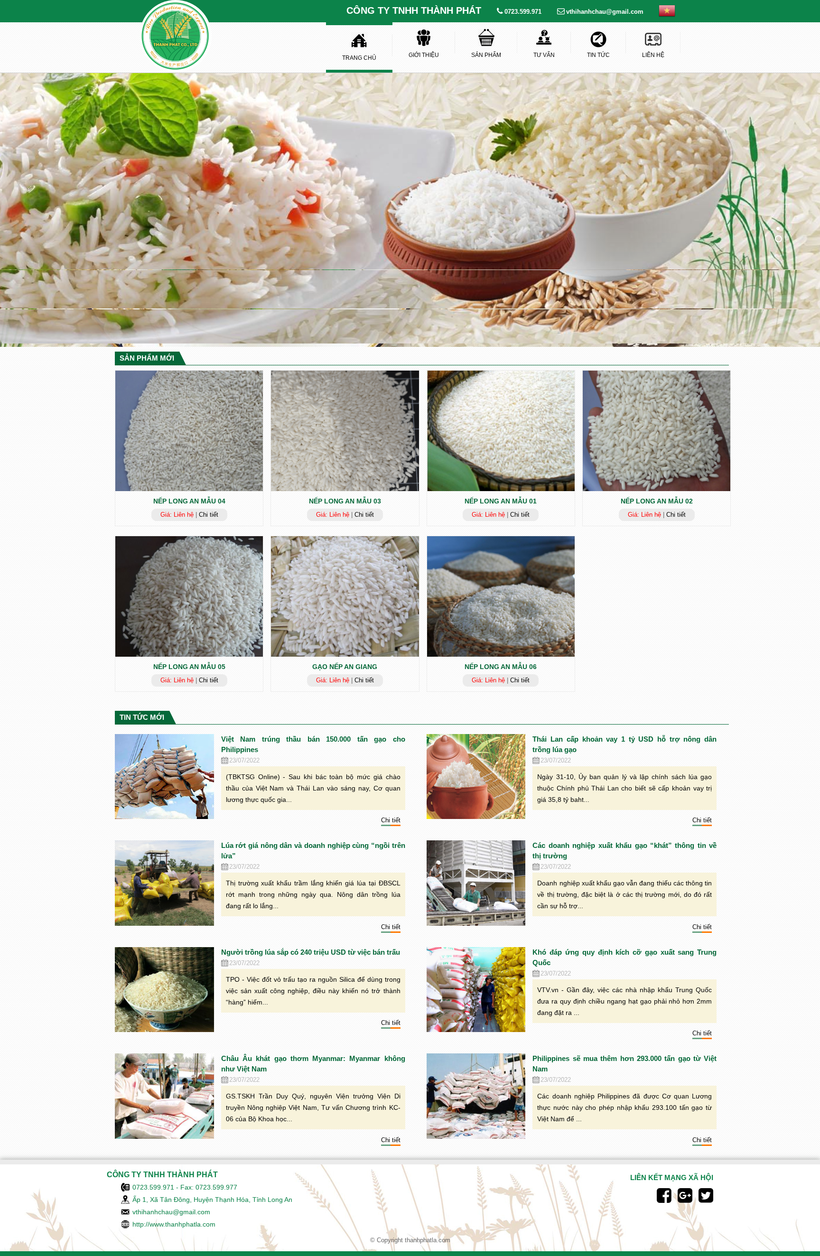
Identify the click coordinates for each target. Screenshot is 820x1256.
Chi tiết (208, 514)
